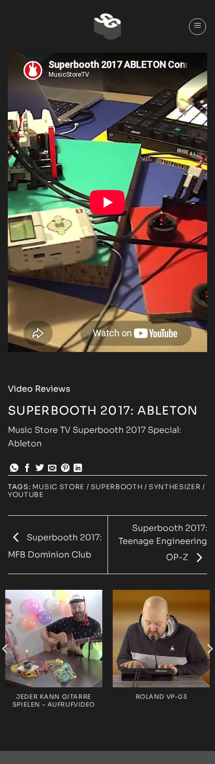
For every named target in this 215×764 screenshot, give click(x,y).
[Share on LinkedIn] (78, 468)
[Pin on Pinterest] (65, 468)
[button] (197, 26)
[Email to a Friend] (52, 468)
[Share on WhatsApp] (14, 468)
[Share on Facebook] (27, 468)
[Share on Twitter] (39, 468)
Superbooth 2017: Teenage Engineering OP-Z (162, 543)
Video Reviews (39, 388)
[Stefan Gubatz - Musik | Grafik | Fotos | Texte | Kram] (107, 26)
